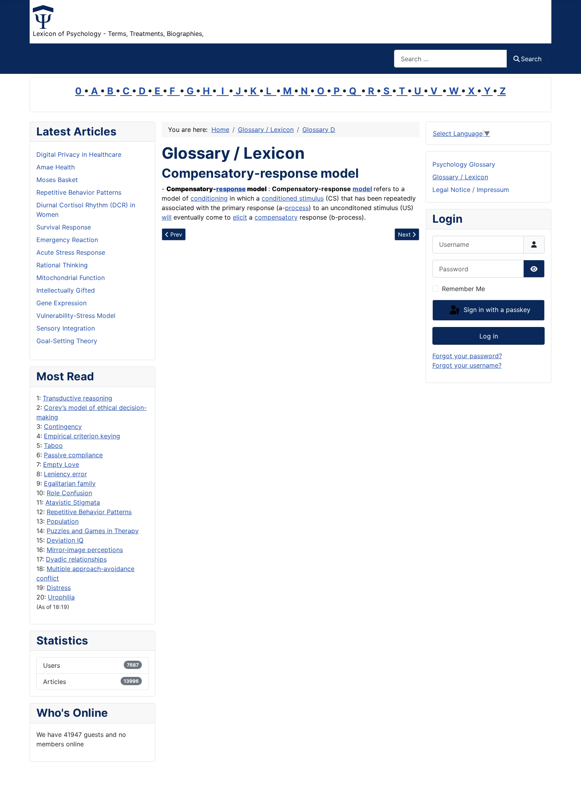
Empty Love (61, 464)
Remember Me (463, 289)
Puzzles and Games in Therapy (93, 531)
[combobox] (450, 59)
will (167, 217)
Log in (488, 336)
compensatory (276, 217)
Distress (59, 588)
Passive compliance (73, 455)
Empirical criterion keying (82, 436)
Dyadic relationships (76, 559)
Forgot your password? (467, 356)
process (297, 208)
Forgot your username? (467, 365)
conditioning (209, 198)
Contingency (63, 426)
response (231, 189)
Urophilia (61, 597)
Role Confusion (69, 493)
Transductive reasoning (77, 398)
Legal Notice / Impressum (470, 190)
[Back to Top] (567, 791)
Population (63, 521)
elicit (240, 217)
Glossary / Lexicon (460, 177)
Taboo (53, 445)
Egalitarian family (70, 483)
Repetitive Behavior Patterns (89, 512)
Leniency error (65, 474)
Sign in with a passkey (496, 310)
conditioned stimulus (293, 198)
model (362, 189)
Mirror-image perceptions (85, 550)
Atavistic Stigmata (72, 502)
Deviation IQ (65, 540)
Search (531, 59)
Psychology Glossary (463, 164)
